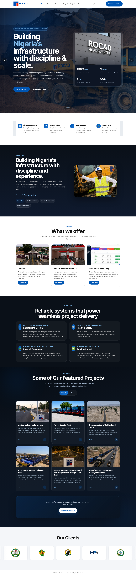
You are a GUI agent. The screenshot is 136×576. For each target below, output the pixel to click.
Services (57, 4)
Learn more (23, 282)
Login (93, 4)
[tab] (66, 107)
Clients (80, 4)
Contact (87, 4)
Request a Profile (114, 4)
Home (42, 4)
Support (65, 4)
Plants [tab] (73, 393)
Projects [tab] (63, 392)
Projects (72, 4)
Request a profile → (68, 511)
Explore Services (39, 89)
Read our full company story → (27, 195)
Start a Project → (22, 89)
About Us (50, 4)
